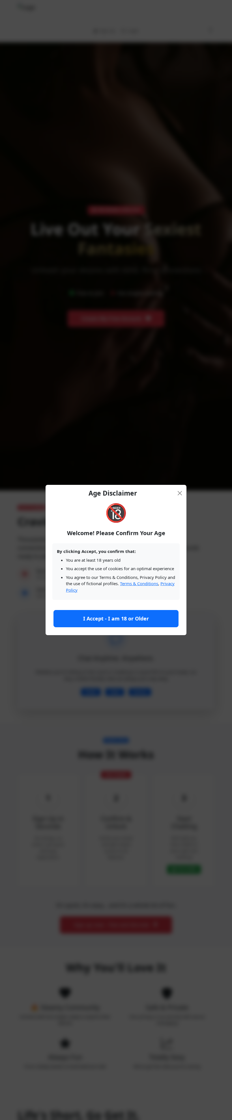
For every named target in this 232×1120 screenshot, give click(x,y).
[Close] (180, 493)
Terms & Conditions (139, 583)
